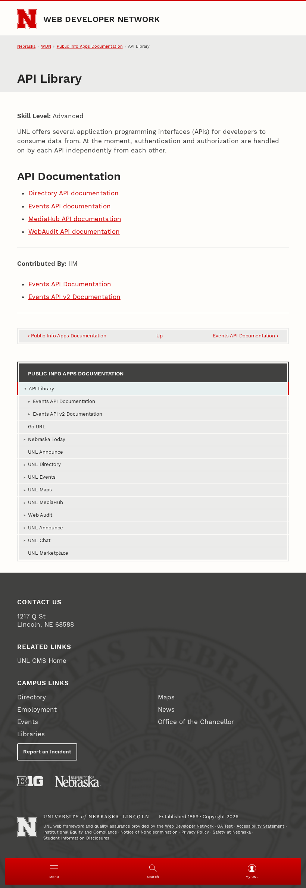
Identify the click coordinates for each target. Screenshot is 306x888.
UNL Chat (39, 540)
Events (27, 721)
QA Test (225, 826)
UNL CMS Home (41, 660)
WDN (46, 46)
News (166, 709)
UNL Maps (40, 489)
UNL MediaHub (45, 502)
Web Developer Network (101, 19)
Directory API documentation (73, 193)
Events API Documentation (69, 284)
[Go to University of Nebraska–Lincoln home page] (27, 19)
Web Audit (40, 515)
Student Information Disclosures (76, 838)
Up (159, 335)
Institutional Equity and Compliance (80, 832)
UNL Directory (44, 464)
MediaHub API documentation (74, 219)
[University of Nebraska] (77, 781)
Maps (166, 697)
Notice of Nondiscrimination (149, 832)
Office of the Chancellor (196, 721)
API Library (41, 388)
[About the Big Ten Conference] (30, 781)
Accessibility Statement (260, 826)
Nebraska (26, 46)
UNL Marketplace (48, 553)
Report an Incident (47, 752)
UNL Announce (45, 452)
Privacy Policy (195, 832)
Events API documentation (69, 206)
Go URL (37, 426)
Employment (37, 709)
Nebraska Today (46, 439)
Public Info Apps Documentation (90, 46)
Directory (31, 697)
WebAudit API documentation (74, 231)
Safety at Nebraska (232, 832)
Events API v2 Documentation (74, 296)
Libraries (31, 734)
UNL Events (42, 477)
